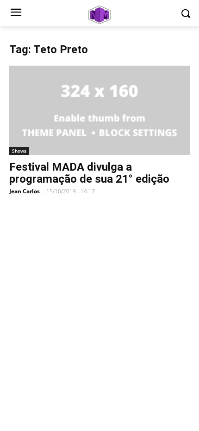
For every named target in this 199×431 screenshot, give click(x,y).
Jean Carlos (24, 191)
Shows (19, 151)
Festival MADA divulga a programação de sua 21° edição (89, 172)
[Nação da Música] (99, 15)
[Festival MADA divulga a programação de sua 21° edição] (99, 110)
